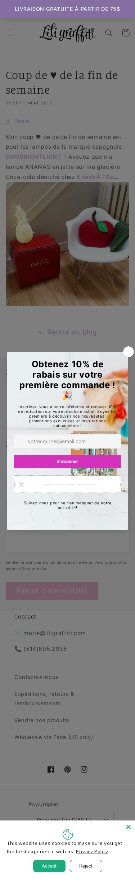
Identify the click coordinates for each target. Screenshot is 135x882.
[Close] (128, 827)
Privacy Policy (92, 851)
